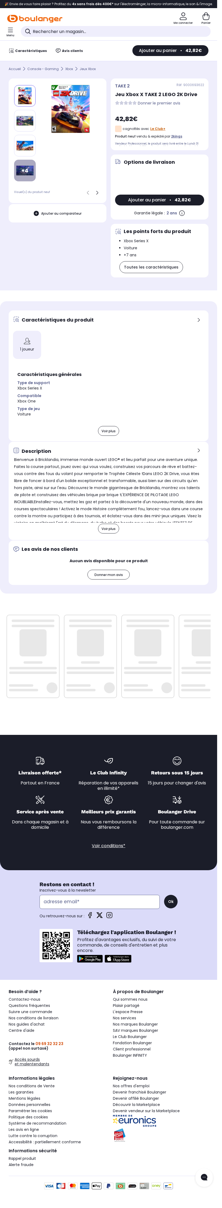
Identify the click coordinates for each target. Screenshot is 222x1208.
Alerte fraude (21, 1164)
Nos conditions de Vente (32, 1086)
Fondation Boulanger (132, 1043)
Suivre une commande (30, 1011)
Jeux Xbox (88, 69)
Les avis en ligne (24, 1129)
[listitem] (24, 120)
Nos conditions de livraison (33, 1018)
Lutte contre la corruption (33, 1135)
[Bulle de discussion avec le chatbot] (204, 1177)
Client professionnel (132, 1049)
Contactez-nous (24, 999)
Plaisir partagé (126, 1005)
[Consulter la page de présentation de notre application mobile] (90, 959)
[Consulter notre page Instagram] (109, 917)
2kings (176, 136)
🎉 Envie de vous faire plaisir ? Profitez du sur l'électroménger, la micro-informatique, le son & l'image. (109, 4)
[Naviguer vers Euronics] (160, 1121)
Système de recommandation (37, 1123)
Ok (171, 901)
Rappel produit (22, 1158)
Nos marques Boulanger (135, 1024)
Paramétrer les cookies (30, 1111)
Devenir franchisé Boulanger (139, 1092)
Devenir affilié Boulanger (136, 1098)
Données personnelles (29, 1104)
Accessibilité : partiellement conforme (45, 1142)
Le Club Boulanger (130, 1036)
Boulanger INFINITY (130, 1055)
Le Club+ (157, 128)
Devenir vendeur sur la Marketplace (146, 1111)
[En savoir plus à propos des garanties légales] (182, 213)
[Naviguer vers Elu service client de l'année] (160, 1135)
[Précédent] (88, 193)
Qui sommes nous (130, 999)
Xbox (69, 69)
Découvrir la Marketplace (136, 1104)
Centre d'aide (21, 1030)
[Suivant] (97, 193)
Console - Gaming (43, 69)
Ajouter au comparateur (61, 213)
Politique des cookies (28, 1117)
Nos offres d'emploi (131, 1086)
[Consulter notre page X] (99, 917)
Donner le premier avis (159, 103)
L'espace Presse (128, 1011)
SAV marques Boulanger (135, 1030)
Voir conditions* (108, 846)
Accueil (15, 69)
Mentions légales (24, 1098)
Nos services (124, 1018)
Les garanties (21, 1092)
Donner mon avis (108, 574)
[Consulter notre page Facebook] (90, 917)
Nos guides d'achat (27, 1024)
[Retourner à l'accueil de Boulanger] (34, 18)
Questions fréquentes (29, 1005)
